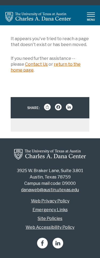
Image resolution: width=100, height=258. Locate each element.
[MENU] (91, 15)
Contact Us (36, 64)
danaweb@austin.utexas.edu (50, 189)
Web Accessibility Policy (50, 227)
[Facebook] (42, 246)
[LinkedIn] (58, 246)
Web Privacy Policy (50, 200)
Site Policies (50, 218)
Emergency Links (50, 209)
